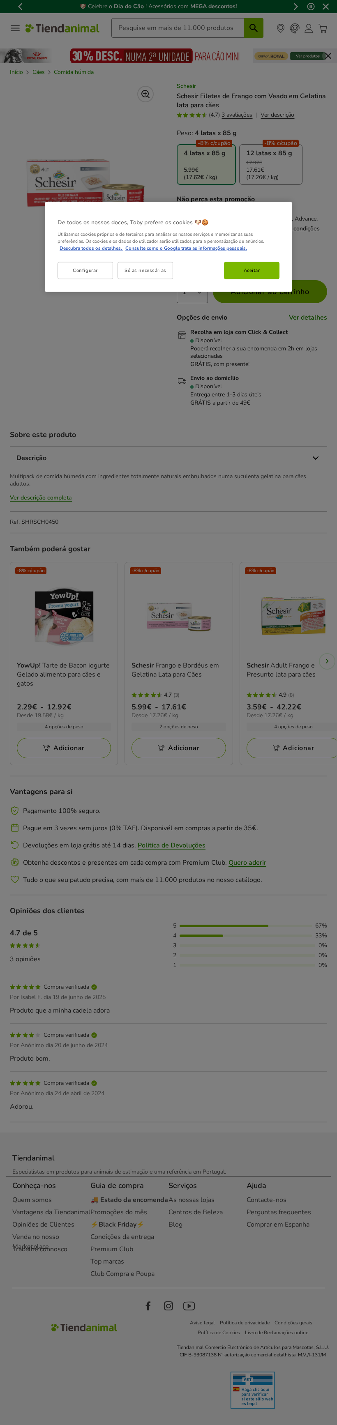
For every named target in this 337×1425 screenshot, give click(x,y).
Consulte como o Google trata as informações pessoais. (186, 248)
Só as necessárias (145, 270)
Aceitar (252, 270)
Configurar (85, 270)
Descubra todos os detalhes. (91, 248)
